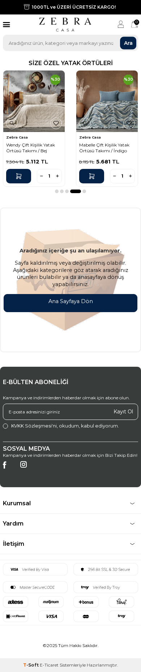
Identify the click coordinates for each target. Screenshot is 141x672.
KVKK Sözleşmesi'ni (34, 426)
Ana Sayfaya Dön (70, 301)
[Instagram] (27, 468)
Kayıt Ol (123, 411)
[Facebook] (10, 468)
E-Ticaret (49, 665)
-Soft (31, 665)
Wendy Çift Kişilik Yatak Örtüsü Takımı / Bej (30, 147)
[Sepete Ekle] (18, 176)
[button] (57, 191)
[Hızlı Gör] (12, 123)
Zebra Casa (17, 137)
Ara (128, 42)
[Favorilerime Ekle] (56, 123)
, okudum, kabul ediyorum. (65, 426)
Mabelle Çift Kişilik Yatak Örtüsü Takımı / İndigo (104, 147)
